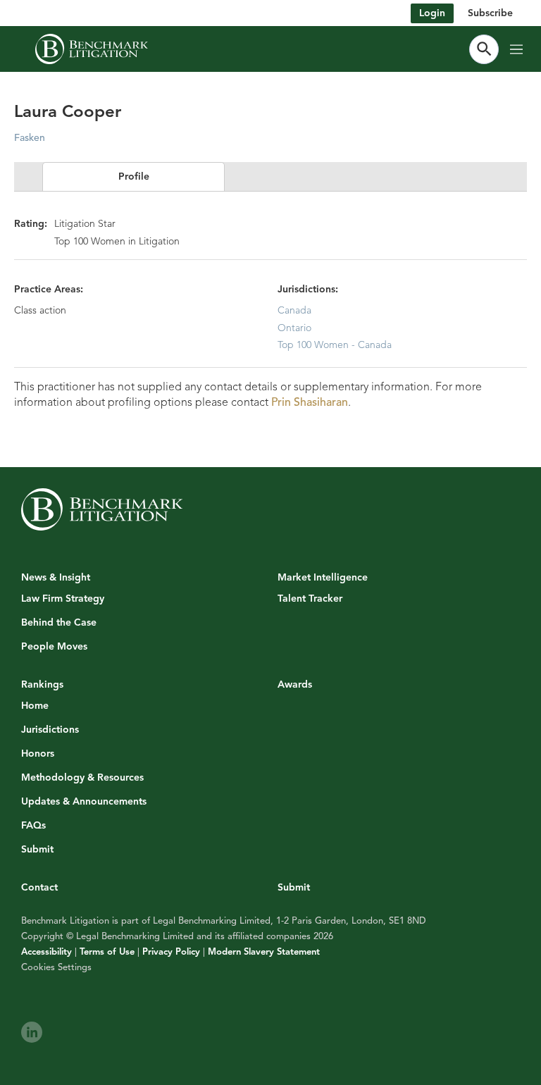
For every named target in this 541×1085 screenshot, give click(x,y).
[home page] (91, 49)
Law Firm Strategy (62, 599)
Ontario (294, 328)
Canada (294, 310)
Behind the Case (59, 623)
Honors (37, 754)
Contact (39, 887)
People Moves (54, 647)
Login (432, 13)
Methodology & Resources (82, 778)
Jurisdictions (50, 730)
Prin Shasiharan (309, 402)
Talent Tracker (310, 599)
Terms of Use (107, 951)
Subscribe (490, 13)
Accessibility (46, 951)
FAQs (33, 826)
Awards (295, 684)
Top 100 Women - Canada (335, 345)
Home (35, 706)
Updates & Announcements (84, 802)
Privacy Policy (171, 951)
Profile (133, 176)
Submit (37, 850)
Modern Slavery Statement (264, 951)
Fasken (29, 138)
